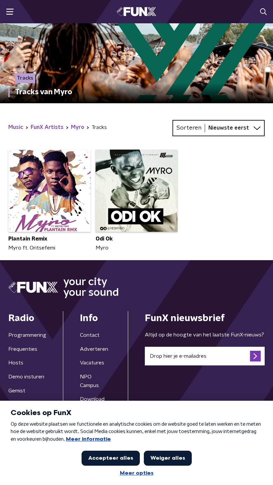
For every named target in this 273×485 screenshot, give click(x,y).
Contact (90, 335)
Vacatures (92, 362)
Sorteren (188, 128)
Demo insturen (26, 376)
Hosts (15, 362)
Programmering (27, 335)
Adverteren (94, 349)
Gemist (16, 390)
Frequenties (22, 349)
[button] (9, 12)
